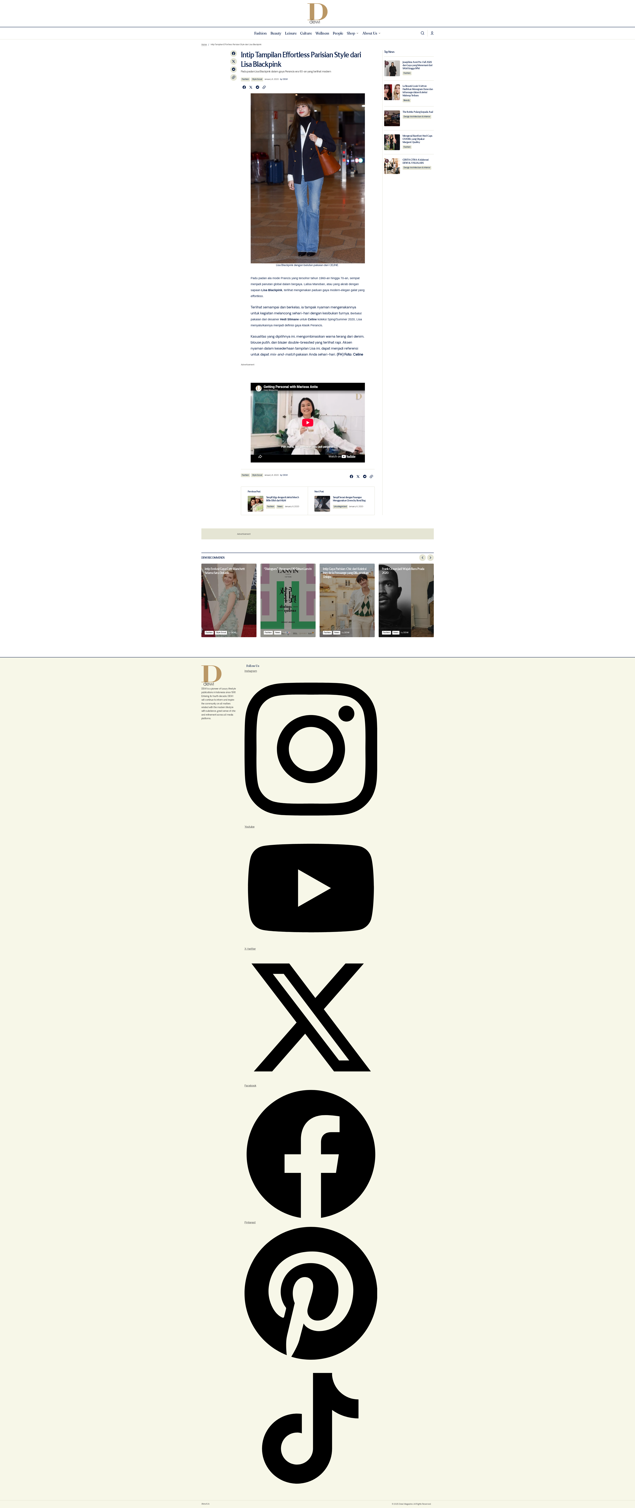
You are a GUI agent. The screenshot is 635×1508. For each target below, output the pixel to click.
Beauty (407, 100)
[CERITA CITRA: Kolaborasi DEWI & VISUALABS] (392, 166)
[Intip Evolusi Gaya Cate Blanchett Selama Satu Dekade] (228, 600)
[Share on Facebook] (234, 53)
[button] (422, 33)
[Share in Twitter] (234, 61)
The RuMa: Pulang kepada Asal (418, 112)
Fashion (245, 79)
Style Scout (257, 79)
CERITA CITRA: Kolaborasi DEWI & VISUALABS (416, 161)
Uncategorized (340, 506)
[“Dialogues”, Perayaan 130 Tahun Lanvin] (288, 600)
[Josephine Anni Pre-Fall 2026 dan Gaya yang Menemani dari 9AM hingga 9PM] (392, 68)
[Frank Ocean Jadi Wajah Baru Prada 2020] (406, 600)
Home (204, 44)
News (280, 506)
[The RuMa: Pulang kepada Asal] (392, 118)
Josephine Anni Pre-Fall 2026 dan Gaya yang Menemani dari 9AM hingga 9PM (417, 65)
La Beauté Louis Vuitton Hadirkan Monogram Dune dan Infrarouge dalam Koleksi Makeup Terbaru (418, 90)
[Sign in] (432, 33)
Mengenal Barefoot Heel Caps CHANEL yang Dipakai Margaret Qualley (417, 139)
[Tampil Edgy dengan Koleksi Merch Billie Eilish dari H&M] (274, 501)
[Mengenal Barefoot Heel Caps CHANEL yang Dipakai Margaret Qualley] (392, 142)
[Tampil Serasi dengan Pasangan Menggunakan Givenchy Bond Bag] (341, 501)
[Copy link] (234, 77)
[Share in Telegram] (234, 69)
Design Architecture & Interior (417, 116)
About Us (205, 1504)
